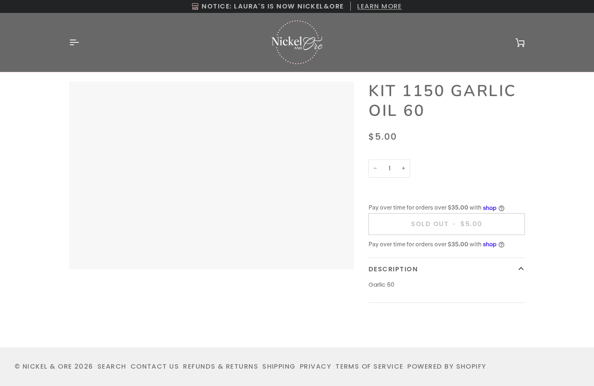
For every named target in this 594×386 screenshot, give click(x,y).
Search (111, 366)
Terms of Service (369, 366)
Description (393, 269)
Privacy (315, 366)
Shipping (279, 366)
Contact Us (155, 366)
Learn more (379, 6)
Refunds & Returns (220, 366)
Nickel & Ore (47, 366)
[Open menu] (81, 42)
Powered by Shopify (446, 366)
